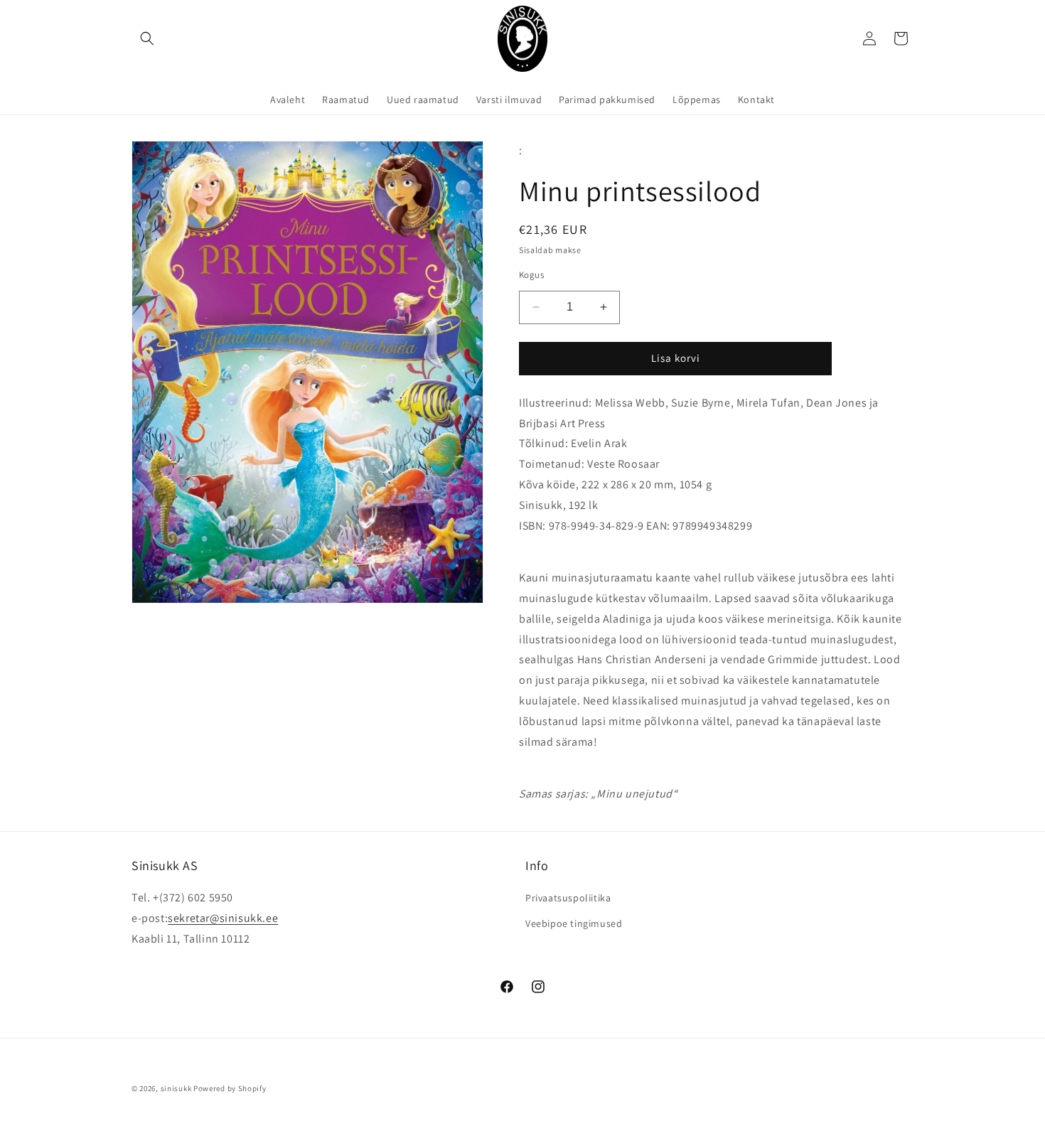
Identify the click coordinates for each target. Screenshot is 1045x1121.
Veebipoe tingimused (573, 923)
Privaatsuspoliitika (568, 897)
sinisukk (176, 1088)
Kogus (531, 275)
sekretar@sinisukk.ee (223, 918)
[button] (147, 38)
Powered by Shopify (230, 1088)
